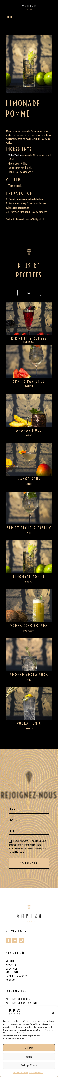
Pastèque (29, 386)
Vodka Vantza (14, 155)
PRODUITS (11, 964)
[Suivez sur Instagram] (21, 940)
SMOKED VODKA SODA (29, 674)
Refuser (29, 1056)
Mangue (29, 484)
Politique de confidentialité (23, 1003)
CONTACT (11, 980)
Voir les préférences (29, 1065)
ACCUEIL (10, 961)
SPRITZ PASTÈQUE (29, 381)
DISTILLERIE (12, 972)
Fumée (29, 679)
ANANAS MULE (29, 430)
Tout (29, 292)
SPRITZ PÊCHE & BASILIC (29, 528)
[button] (53, 1012)
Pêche (29, 533)
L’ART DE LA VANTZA (16, 976)
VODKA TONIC (29, 723)
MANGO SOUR (29, 479)
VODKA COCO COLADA (29, 625)
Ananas (29, 435)
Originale (29, 728)
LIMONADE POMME (29, 577)
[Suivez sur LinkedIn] (14, 940)
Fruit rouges (29, 341)
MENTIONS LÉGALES (36, 1072)
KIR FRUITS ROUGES (29, 338)
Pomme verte (29, 582)
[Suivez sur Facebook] (8, 940)
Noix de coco (29, 630)
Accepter (29, 1047)
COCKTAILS (11, 968)
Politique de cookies (20, 1072)
